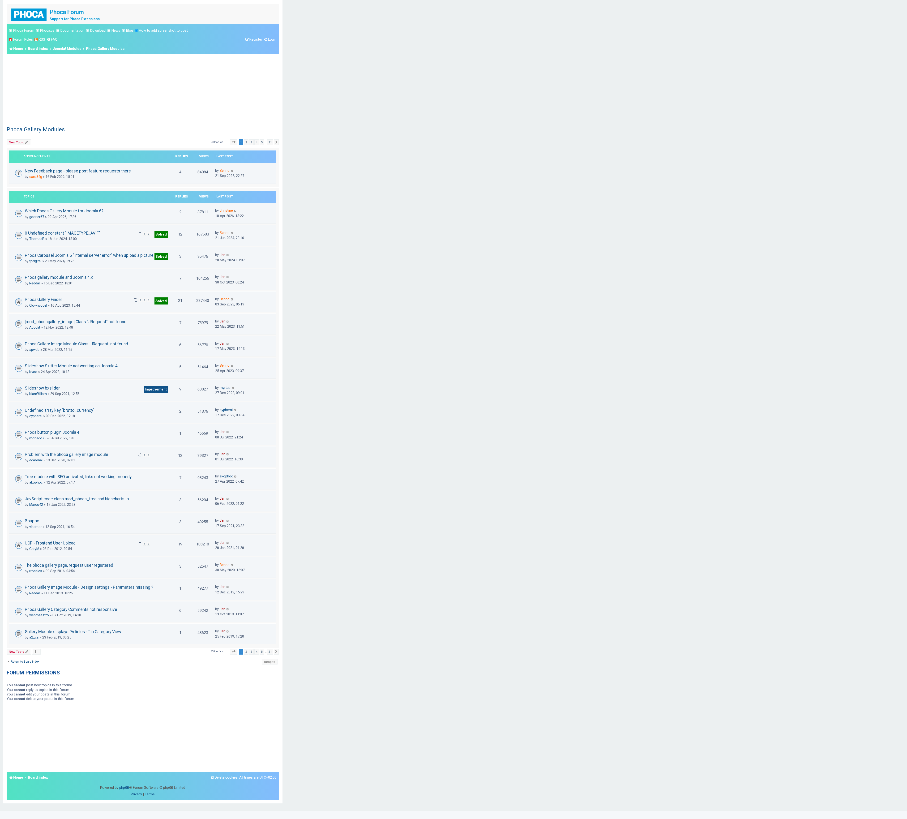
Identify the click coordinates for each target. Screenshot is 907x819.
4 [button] (256, 142)
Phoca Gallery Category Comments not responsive (71, 609)
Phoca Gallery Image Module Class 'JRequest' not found (76, 344)
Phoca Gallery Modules (36, 129)
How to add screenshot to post (163, 30)
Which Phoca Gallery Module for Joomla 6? (64, 211)
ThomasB (36, 239)
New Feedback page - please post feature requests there (78, 171)
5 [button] (262, 142)
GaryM (34, 549)
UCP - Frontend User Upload (50, 543)
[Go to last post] (232, 170)
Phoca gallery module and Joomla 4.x (59, 277)
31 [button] (270, 142)
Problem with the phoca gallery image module (66, 454)
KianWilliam (38, 394)
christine (226, 210)
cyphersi (35, 416)
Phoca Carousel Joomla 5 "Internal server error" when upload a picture (89, 255)
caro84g (35, 177)
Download (98, 30)
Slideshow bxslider (42, 388)
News (115, 30)
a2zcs (34, 637)
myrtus (225, 388)
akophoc (36, 482)
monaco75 (37, 438)
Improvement (156, 389)
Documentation (72, 30)
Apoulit (34, 327)
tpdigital (35, 261)
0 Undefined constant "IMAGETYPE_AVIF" (62, 233)
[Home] (29, 14)
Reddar (34, 283)
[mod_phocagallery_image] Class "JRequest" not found (75, 321)
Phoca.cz (47, 30)
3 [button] (251, 142)
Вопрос (32, 521)
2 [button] (246, 142)
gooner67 (36, 217)
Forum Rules (23, 39)
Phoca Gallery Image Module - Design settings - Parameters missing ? (89, 587)
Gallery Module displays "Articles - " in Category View (73, 631)
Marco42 (36, 504)
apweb (34, 349)
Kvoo (33, 372)
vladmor (35, 527)
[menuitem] (52, 39)
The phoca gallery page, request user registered (69, 565)
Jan (222, 255)
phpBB (124, 787)
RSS (42, 39)
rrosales (35, 571)
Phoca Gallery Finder (43, 299)
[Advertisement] (143, 89)
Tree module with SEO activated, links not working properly (78, 476)
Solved (161, 234)
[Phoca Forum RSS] (36, 39)
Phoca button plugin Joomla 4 (52, 432)
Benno (225, 170)
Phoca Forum (23, 30)
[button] (233, 142)
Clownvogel (38, 305)
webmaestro (39, 615)
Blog (129, 30)
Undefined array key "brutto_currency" (59, 410)
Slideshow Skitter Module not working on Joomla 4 (71, 366)
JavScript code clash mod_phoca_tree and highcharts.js (77, 499)
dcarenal (36, 460)
